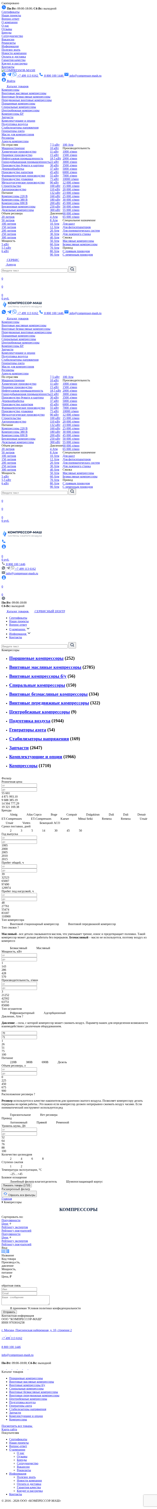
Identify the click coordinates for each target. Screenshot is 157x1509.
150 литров (9, 227)
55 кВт (54, 175)
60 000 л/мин (71, 213)
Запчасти (7, 117)
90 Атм (54, 254)
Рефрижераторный (22, 1013)
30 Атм (54, 234)
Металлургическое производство (23, 182)
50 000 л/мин (71, 206)
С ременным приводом (78, 254)
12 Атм (54, 227)
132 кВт (55, 192)
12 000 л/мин (71, 182)
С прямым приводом (76, 251)
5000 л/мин (70, 168)
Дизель (62, 1062)
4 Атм (54, 216)
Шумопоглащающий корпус (84, 1181)
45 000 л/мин (71, 203)
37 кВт (54, 168)
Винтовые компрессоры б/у (37, 676)
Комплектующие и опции (18, 120)
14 (43, 830)
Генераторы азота (27, 729)
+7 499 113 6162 (25, 568)
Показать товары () (16, 1185)
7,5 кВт (55, 144)
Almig (13, 814)
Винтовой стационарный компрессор (34, 924)
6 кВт (5, 251)
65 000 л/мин (71, 216)
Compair (72, 814)
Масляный (43, 948)
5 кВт (5, 244)
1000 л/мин (70, 151)
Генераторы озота (13, 131)
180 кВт (55, 199)
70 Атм (54, 247)
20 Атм (54, 230)
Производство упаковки (17, 179)
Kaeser (65, 818)
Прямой (42, 1122)
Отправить (9, 1312)
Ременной (62, 1122)
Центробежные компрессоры (20, 110)
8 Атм (54, 220)
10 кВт (54, 148)
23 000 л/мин (71, 192)
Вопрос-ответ (10, 18)
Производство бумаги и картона (23, 165)
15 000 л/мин (71, 186)
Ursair (143, 818)
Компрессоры (10, 89)
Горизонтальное (20, 1114)
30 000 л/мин (71, 199)
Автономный (18, 1122)
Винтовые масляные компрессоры (24, 93)
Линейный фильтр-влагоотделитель (33, 1181)
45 (68, 830)
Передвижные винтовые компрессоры (27, 100)
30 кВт (54, 165)
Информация (10, 46)
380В (29, 1062)
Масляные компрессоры (78, 240)
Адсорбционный (54, 1013)
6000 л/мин (70, 172)
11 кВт (54, 151)
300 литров (9, 237)
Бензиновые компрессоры (18, 206)
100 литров (9, 223)
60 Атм (54, 244)
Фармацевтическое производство (23, 175)
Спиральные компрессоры (19, 107)
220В (13, 1062)
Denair (141, 814)
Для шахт (69, 223)
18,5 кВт (55, 158)
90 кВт (54, 182)
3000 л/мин (70, 161)
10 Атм (54, 223)
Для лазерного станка (77, 234)
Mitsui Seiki (85, 818)
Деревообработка (13, 168)
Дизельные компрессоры (18, 210)
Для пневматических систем (81, 230)
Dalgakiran (92, 814)
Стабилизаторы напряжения (20, 127)
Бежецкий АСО (49, 823)
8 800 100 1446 (11, 1347)
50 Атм (54, 240)
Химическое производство (19, 151)
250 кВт (55, 206)
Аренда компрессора (15, 141)
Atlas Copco (34, 814)
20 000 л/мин (71, 189)
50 (80, 830)
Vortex (26, 823)
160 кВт (55, 196)
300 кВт (55, 210)
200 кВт (55, 203)
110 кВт (55, 189)
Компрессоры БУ (13, 113)
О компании (10, 22)
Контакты (8, 66)
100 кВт (55, 186)
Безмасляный (18, 948)
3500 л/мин (70, 165)
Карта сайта (9, 1429)
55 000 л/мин (71, 210)
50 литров (8, 220)
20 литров (8, 216)
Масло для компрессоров (18, 134)
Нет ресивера (48, 1114)
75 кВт (54, 179)
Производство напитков (17, 172)
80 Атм (54, 251)
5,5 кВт (6, 247)
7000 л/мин (70, 175)
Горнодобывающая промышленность (26, 161)
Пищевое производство (17, 155)
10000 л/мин (71, 179)
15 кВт (54, 155)
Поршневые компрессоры (18, 103)
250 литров (9, 234)
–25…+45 (15, 1174)
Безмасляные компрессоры (80, 244)
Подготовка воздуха (15, 124)
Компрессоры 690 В (15, 203)
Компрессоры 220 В (15, 196)
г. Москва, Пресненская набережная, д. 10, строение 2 (37, 1330)
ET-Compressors (41, 818)
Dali (111, 814)
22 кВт (54, 161)
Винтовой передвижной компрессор (91, 924)
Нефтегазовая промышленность (22, 158)
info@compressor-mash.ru (18, 1355)
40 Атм (54, 237)
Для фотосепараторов (77, 227)
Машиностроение (13, 148)
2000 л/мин (70, 158)
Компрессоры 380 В (15, 199)
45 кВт (54, 172)
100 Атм (68, 144)
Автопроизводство (14, 189)
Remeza (106, 818)
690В (45, 1062)
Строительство (11, 186)
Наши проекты (11, 15)
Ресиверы (8, 137)
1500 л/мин (70, 155)
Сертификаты (11, 12)
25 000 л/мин (71, 196)
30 (56, 830)
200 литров (9, 230)
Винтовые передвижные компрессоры (49, 702)
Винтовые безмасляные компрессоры (26, 96)
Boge (54, 814)
